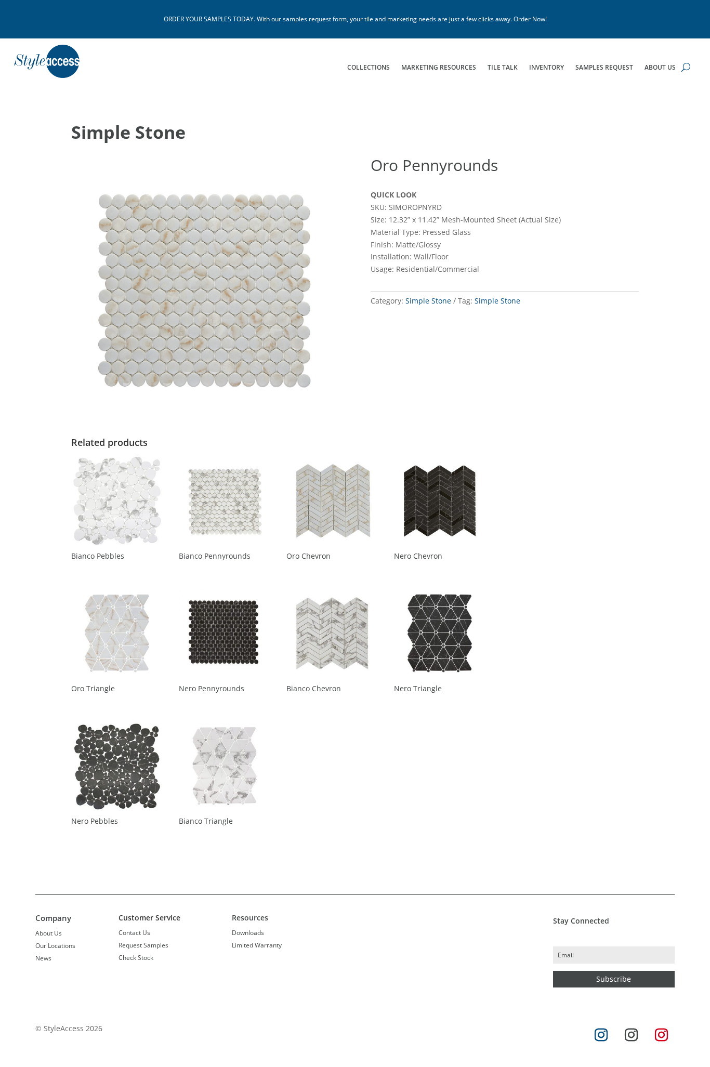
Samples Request (604, 68)
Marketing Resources (438, 68)
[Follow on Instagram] (601, 1035)
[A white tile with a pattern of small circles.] (205, 423)
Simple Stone (130, 132)
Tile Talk (503, 68)
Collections (368, 68)
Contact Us (134, 932)
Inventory (546, 68)
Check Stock (136, 957)
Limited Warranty (257, 945)
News (43, 958)
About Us (660, 68)
